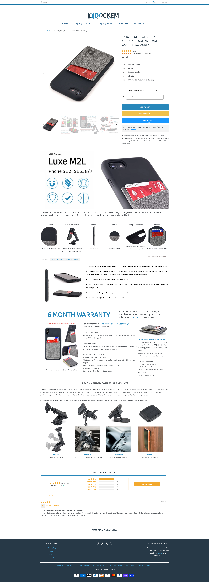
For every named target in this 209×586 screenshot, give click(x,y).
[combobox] (145, 90)
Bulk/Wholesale (84, 565)
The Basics (45, 259)
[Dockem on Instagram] (106, 543)
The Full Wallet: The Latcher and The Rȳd (151, 339)
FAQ (51, 551)
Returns (149, 565)
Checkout (165, 2)
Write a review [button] (147, 484)
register (133, 317)
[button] (127, 51)
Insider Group (70, 565)
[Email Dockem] (110, 543)
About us (140, 565)
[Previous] (43, 74)
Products (49, 31)
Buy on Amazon (145, 114)
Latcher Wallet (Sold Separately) (115, 323)
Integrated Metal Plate (71, 259)
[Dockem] (104, 15)
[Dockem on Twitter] (98, 543)
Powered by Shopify (109, 569)
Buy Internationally (99, 565)
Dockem (100, 569)
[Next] (116, 74)
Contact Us (139, 23)
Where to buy (51, 548)
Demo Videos (130, 565)
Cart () (156, 2)
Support (123, 23)
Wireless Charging (57, 259)
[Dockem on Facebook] (102, 543)
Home (65, 23)
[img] (45, 502)
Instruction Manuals (115, 565)
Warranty (60, 565)
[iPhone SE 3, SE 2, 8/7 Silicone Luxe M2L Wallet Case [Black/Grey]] (80, 74)
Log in (148, 2)
